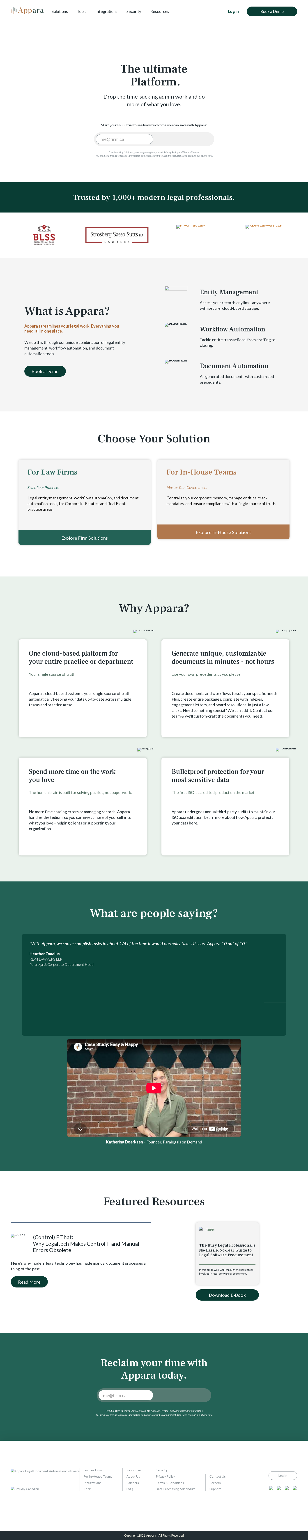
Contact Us (217, 1476)
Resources (159, 11)
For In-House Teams (98, 1476)
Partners (132, 1483)
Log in (233, 11)
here (193, 822)
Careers (215, 1483)
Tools (81, 11)
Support (215, 1489)
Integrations (106, 11)
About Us (133, 1476)
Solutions (60, 11)
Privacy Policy (165, 1476)
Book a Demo (272, 11)
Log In (282, 1475)
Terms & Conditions (170, 1483)
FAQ (129, 1489)
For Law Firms (93, 1470)
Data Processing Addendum (175, 1489)
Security (133, 11)
